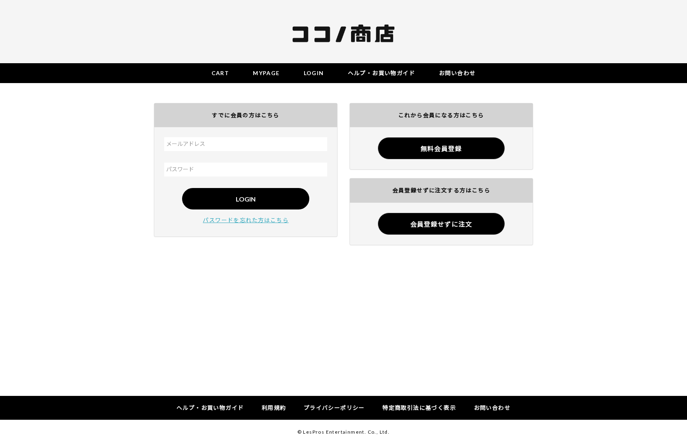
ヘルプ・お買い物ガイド (210, 407)
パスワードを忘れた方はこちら (246, 220)
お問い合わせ (492, 407)
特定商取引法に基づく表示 (419, 407)
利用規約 (274, 407)
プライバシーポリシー (334, 407)
